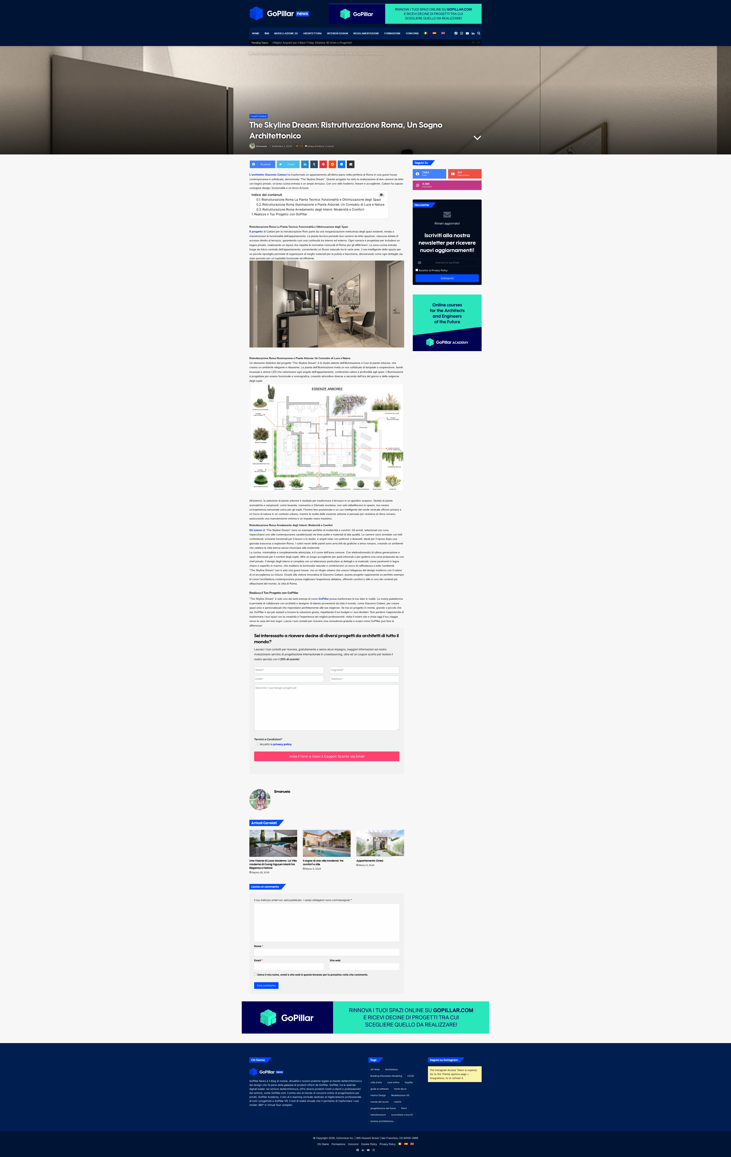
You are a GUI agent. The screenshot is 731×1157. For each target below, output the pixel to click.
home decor (400, 1088)
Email (258, 960)
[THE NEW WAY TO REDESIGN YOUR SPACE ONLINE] (365, 1017)
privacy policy (282, 744)
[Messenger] (341, 164)
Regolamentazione (366, 33)
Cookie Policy (369, 1144)
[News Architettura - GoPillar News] (279, 13)
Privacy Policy (440, 270)
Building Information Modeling (386, 1075)
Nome (258, 946)
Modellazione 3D (286, 33)
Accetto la (424, 270)
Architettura (312, 33)
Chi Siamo (323, 1144)
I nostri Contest (290, 53)
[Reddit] (332, 164)
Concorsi (412, 33)
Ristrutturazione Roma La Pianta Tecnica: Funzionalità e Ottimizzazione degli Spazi (321, 199)
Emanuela (261, 146)
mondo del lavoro (379, 1101)
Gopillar (409, 1082)
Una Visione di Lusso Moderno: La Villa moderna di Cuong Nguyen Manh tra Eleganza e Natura (273, 864)
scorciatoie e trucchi (402, 1114)
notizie (397, 1101)
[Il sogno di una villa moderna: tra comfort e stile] (327, 843)
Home (255, 33)
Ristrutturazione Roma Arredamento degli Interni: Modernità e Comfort (313, 209)
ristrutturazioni (378, 1114)
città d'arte (376, 1082)
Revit (404, 1108)
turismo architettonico (382, 1121)
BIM (267, 33)
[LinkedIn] (305, 164)
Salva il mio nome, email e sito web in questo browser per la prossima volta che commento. (312, 974)
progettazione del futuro (383, 1108)
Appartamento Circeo (369, 860)
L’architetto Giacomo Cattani (268, 174)
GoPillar (323, 598)
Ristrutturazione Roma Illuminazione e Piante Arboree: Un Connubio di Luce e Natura (323, 204)
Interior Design (337, 33)
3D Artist (375, 1069)
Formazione (392, 33)
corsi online (393, 1082)
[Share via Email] (350, 164)
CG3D (410, 1075)
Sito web (335, 960)
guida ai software (379, 1088)
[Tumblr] (314, 164)
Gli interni (255, 530)
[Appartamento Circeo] (380, 843)
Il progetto (256, 231)
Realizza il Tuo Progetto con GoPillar (280, 214)
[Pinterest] (323, 164)
